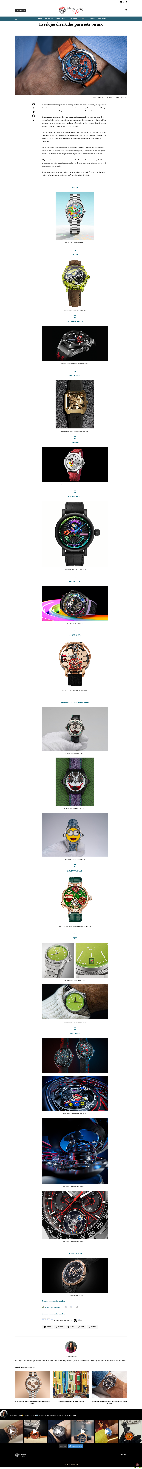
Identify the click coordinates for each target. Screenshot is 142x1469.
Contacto (123, 1454)
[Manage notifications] (137, 1464)
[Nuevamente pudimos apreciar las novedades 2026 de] (106, 1431)
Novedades (49, 19)
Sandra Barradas (65, 30)
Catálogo (73, 19)
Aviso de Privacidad (71, 1465)
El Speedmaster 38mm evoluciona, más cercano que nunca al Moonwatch (32, 1402)
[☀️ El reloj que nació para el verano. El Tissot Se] (130, 1431)
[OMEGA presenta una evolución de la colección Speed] (11, 1431)
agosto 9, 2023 (78, 30)
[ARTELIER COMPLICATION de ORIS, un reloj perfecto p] (35, 1431)
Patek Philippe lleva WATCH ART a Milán (71, 1401)
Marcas (82, 19)
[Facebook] (121, 2)
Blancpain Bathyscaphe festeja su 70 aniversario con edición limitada (109, 1402)
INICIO (40, 19)
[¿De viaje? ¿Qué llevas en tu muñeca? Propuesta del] (59, 1431)
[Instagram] (123, 2)
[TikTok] (126, 2)
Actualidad (60, 19)
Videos (93, 19)
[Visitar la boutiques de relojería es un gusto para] (82, 1431)
